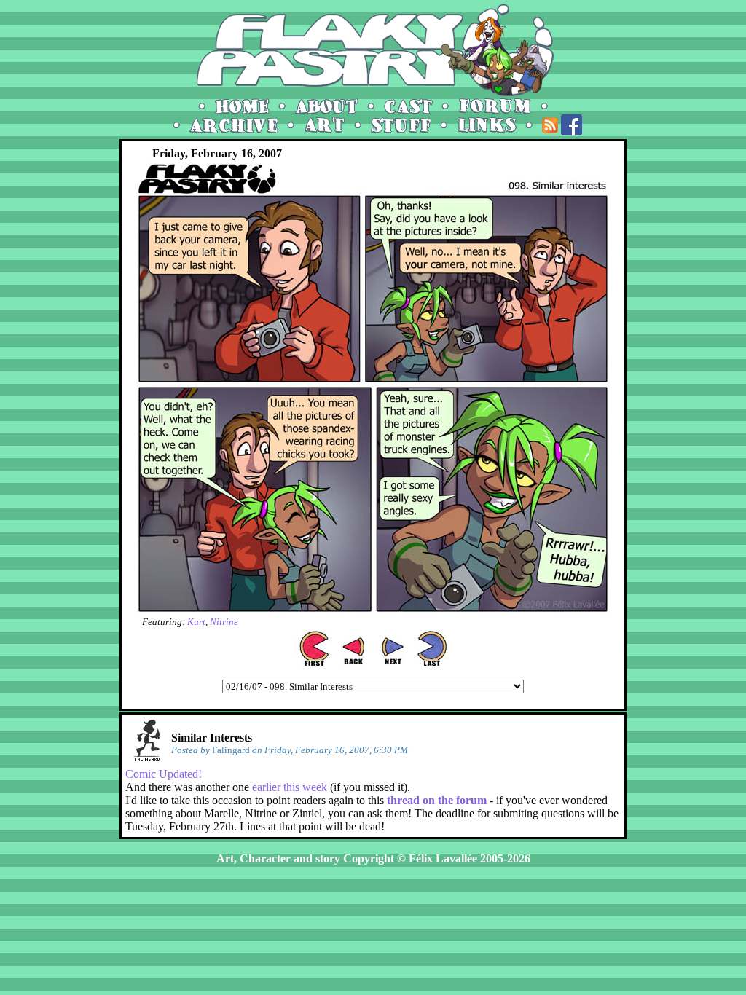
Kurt (196, 621)
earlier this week (289, 787)
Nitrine (224, 621)
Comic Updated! (163, 774)
